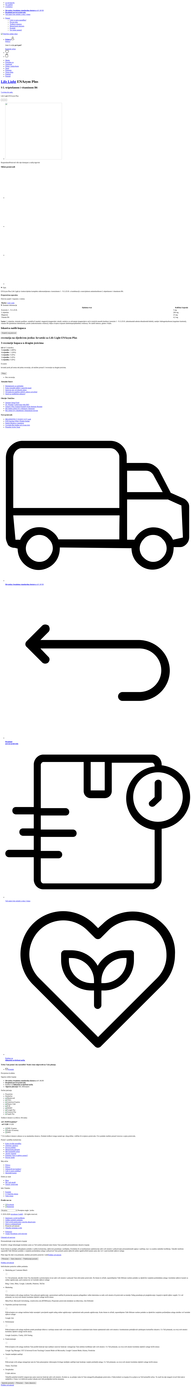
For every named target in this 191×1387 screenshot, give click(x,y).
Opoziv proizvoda (11, 1184)
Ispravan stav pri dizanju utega (16, 390)
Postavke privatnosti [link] (12, 1226)
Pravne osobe (10, 1157)
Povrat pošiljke (10, 1147)
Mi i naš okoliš (10, 1182)
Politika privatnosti (7, 1263)
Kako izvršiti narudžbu (13, 1144)
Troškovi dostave (16, 24)
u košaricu (8, 7)
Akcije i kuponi (10, 1153)
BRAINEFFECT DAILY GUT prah (18, 419)
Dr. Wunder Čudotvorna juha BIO (17, 405)
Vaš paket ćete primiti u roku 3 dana (17, 14)
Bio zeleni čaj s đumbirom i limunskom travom (21, 410)
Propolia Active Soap (12, 427)
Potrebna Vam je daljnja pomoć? (16, 1155)
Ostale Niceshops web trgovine (16, 1234)
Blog (7, 1180)
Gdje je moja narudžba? (18, 20)
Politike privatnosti (54, 1255)
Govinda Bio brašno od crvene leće (17, 425)
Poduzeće (8, 1232)
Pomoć (7, 18)
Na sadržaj (9, 5)
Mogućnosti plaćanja (17, 26)
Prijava (7, 41)
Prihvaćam (5, 1259)
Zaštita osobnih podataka (14, 1220)
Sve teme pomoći (16, 30)
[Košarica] (97, 56)
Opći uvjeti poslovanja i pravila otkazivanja (20, 1222)
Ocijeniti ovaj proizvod (9, 333)
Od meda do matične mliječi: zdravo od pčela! (21, 392)
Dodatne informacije (10, 305)
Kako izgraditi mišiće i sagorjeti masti (18, 388)
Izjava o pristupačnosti (13, 1224)
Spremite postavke (8, 1383)
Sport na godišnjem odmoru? (15, 394)
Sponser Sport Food (12, 403)
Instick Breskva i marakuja (14, 423)
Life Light (8, 82)
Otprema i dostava (11, 1145)
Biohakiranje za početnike (14, 386)
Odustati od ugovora (8, 1237)
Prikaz (4, 373)
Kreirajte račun (10, 49)
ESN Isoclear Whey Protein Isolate (17, 421)
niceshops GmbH (17, 1214)
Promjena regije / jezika (26, 1210)
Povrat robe (14, 22)
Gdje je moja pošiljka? (13, 1171)
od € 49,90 (24, 10)
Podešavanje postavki (30, 1259)
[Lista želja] (7, 53)
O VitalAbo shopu (11, 1194)
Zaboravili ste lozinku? (13, 1169)
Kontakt (12, 28)
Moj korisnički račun (12, 1151)
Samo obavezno (16, 1259)
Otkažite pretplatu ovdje (13, 1228)
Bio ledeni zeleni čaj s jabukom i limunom (20, 408)
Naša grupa (9, 1196)
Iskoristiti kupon (11, 1173)
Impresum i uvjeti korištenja (15, 1218)
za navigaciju (9, 3)
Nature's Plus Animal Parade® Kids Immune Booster (23, 407)
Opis (4, 288)
